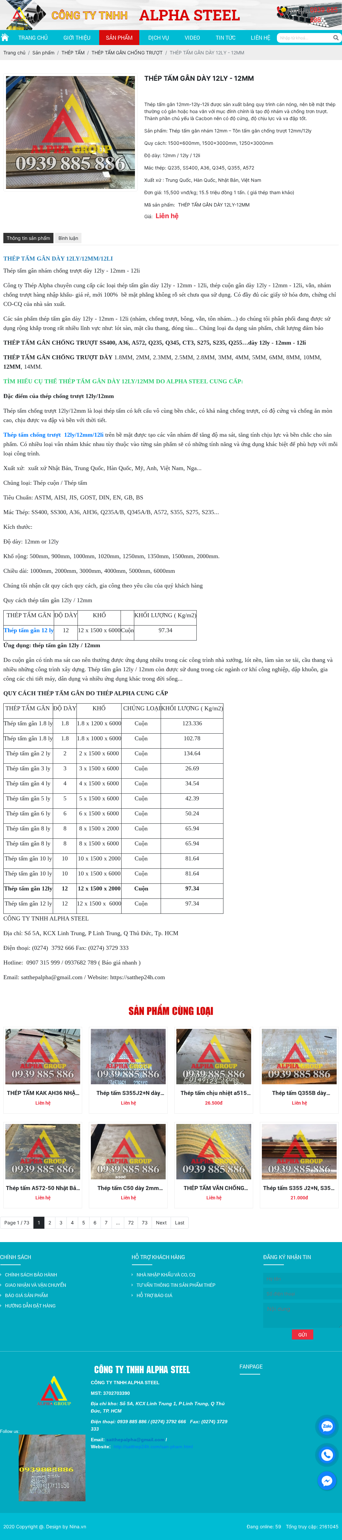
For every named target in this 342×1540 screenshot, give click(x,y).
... (118, 1222)
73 (145, 1222)
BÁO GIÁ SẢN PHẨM (26, 1295)
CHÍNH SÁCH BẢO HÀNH (31, 1274)
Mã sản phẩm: (159, 205)
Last (179, 1222)
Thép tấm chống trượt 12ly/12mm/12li (53, 434)
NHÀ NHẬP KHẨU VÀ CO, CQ (166, 1274)
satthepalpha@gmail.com (135, 1439)
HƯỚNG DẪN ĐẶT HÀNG (30, 1305)
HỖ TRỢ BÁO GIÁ (154, 1295)
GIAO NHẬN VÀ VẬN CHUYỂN (35, 1285)
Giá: (148, 216)
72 (131, 1222)
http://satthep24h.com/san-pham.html (153, 1446)
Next (161, 1222)
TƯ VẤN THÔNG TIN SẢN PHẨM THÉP (176, 1285)
